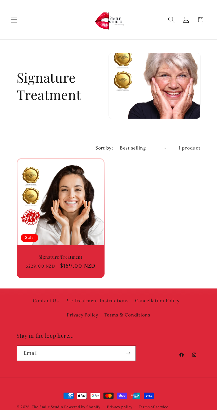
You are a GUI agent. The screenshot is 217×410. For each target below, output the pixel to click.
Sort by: (104, 148)
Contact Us (46, 301)
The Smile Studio (47, 407)
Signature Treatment (60, 257)
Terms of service (153, 407)
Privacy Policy (82, 315)
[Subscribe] (128, 353)
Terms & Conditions (127, 315)
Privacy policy (119, 407)
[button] (14, 19)
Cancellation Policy (157, 301)
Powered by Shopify (82, 407)
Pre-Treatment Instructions (97, 301)
